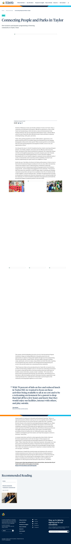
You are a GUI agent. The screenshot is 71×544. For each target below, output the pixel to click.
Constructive (8, 539)
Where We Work (23, 520)
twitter (35, 519)
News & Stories (22, 526)
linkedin (36, 523)
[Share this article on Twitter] (18, 123)
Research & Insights (23, 524)
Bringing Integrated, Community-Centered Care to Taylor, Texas (9, 487)
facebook (36, 525)
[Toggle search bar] (68, 2)
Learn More (12, 523)
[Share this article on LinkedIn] (20, 123)
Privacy (20, 533)
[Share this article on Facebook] (22, 123)
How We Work (22, 522)
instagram (36, 527)
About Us (21, 529)
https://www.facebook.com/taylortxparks (26, 465)
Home (3, 10)
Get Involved (22, 531)
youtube (36, 521)
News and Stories (9, 10)
